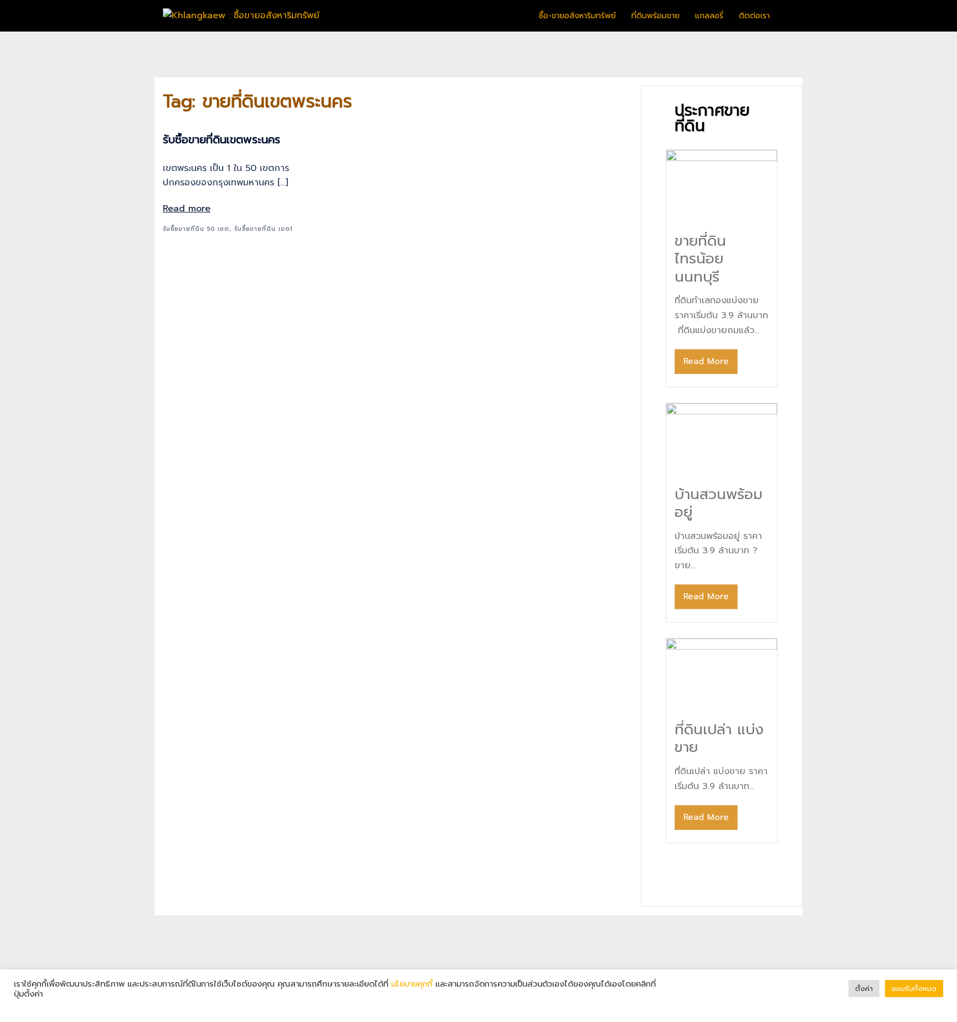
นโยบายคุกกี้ (411, 984)
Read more (186, 208)
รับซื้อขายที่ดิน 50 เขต (196, 229)
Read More (706, 361)
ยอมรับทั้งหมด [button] (914, 988)
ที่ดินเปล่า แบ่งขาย (719, 739)
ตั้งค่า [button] (864, 988)
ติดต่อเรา (754, 16)
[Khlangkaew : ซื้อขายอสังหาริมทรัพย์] (241, 15)
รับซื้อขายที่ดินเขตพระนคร (221, 139)
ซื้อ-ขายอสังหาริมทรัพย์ (577, 16)
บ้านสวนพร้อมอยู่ (719, 503)
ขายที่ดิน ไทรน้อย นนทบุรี (700, 259)
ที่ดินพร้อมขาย (655, 16)
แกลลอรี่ (709, 16)
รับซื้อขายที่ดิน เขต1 (263, 229)
